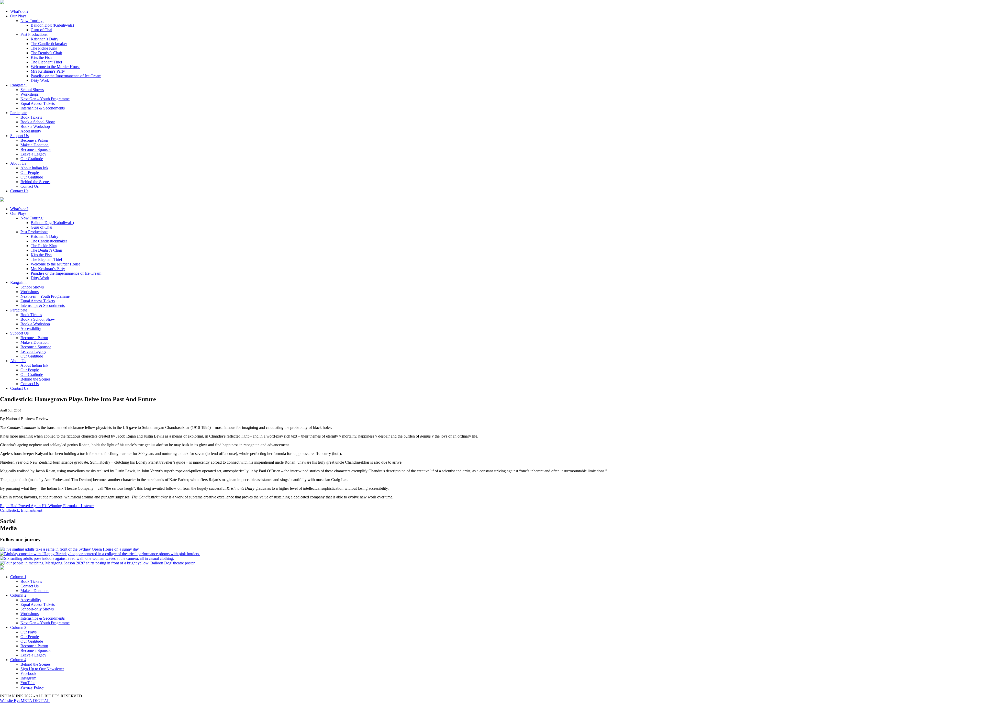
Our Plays (18, 16)
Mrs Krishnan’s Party (48, 71)
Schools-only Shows (37, 609)
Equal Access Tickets (37, 103)
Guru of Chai (41, 30)
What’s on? (19, 11)
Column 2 (18, 595)
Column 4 (18, 659)
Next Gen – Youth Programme (45, 99)
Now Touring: (31, 20)
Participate (18, 112)
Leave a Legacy (33, 154)
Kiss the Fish (41, 57)
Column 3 (18, 627)
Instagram (28, 678)
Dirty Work (40, 80)
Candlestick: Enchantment (21, 510)
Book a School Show (37, 122)
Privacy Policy (32, 687)
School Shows (32, 89)
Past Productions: (34, 34)
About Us (18, 163)
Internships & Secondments (42, 108)
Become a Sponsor (35, 149)
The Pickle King (44, 48)
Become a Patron (34, 140)
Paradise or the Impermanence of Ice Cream (66, 76)
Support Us (19, 135)
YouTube (27, 682)
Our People (29, 172)
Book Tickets (31, 117)
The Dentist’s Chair (46, 53)
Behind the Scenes (35, 182)
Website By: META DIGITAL (25, 700)
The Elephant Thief (46, 62)
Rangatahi (18, 85)
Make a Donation (34, 145)
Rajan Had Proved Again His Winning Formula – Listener (47, 506)
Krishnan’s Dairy (44, 39)
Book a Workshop (35, 126)
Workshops (29, 94)
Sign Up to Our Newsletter (42, 669)
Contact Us (29, 186)
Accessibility (30, 131)
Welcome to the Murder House (55, 66)
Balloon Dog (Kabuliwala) (52, 25)
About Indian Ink (34, 168)
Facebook (28, 673)
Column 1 (18, 577)
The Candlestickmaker (49, 43)
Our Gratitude (31, 159)
